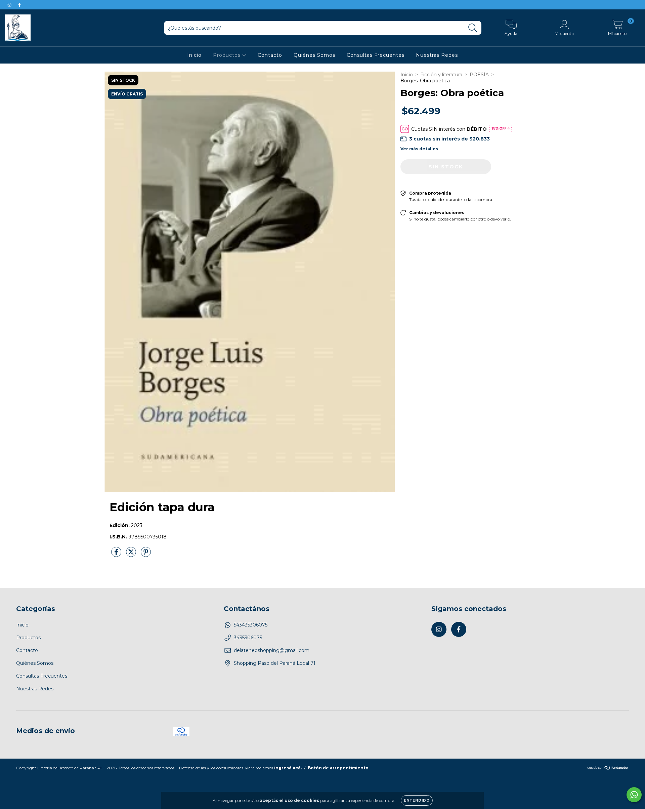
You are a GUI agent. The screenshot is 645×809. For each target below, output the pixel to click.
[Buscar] (473, 28)
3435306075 (248, 638)
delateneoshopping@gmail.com (271, 650)
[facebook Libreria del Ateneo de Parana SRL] (19, 5)
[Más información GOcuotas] (500, 129)
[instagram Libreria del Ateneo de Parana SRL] (10, 5)
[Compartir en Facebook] (117, 555)
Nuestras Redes (437, 55)
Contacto (270, 55)
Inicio (194, 55)
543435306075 (250, 625)
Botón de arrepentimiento (338, 767)
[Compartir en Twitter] (131, 555)
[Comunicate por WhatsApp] (634, 794)
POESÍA (479, 75)
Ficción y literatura (441, 75)
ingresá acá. (288, 767)
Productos (227, 55)
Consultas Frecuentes (375, 55)
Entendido (417, 800)
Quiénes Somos (314, 55)
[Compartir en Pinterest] (146, 555)
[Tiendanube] (608, 768)
